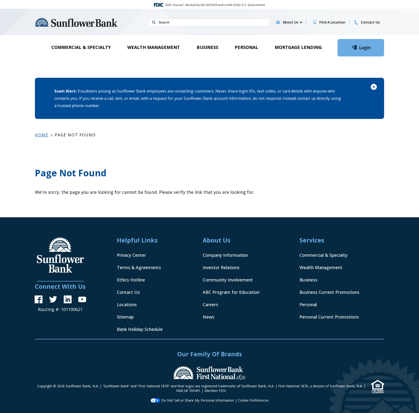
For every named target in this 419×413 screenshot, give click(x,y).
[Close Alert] (373, 88)
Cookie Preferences (253, 400)
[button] (292, 22)
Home (41, 135)
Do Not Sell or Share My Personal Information (197, 400)
